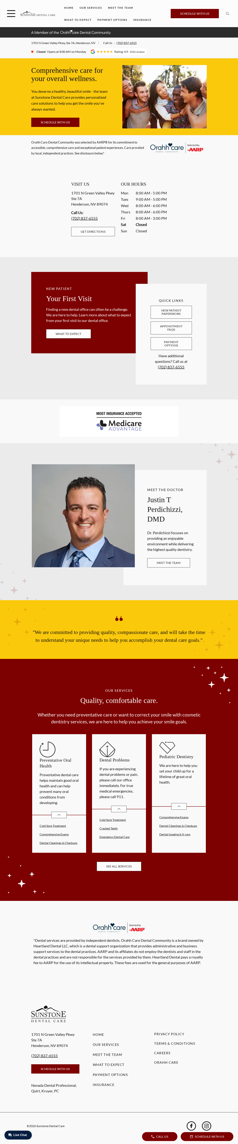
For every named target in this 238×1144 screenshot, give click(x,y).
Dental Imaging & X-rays (174, 834)
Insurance (142, 19)
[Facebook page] (191, 1126)
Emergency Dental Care (114, 837)
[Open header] (11, 13)
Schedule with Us (194, 13)
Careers (162, 1053)
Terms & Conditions (174, 1043)
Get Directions (93, 231)
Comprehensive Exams (54, 834)
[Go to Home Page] (37, 13)
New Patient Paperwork (171, 312)
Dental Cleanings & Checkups (58, 843)
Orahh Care (166, 1062)
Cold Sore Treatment (53, 825)
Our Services (91, 7)
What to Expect (77, 19)
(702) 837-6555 (126, 43)
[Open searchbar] (227, 13)
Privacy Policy (169, 1034)
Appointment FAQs (171, 327)
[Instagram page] (206, 1126)
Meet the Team (120, 7)
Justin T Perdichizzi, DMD (165, 509)
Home (69, 7)
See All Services (119, 866)
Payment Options (112, 19)
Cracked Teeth (108, 828)
